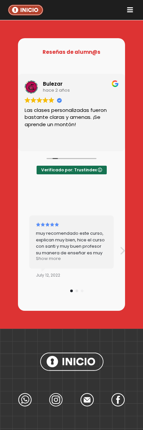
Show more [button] (48, 258)
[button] (122, 250)
